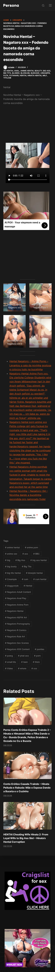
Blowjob (25, 73)
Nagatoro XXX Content (17, 649)
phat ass (23, 655)
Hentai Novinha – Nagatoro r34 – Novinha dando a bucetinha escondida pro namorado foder (28, 495)
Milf (45, 75)
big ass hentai (38, 560)
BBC (36, 553)
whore (22, 668)
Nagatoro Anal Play (15, 598)
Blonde (16, 73)
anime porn (31, 547)
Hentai (23, 75)
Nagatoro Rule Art (15, 636)
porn (37, 655)
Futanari (14, 75)
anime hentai (12, 547)
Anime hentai (27, 71)
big (7, 560)
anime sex (11, 553)
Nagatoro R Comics (15, 630)
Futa (5, 75)
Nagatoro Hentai (14, 611)
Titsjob (7, 78)
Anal (16, 71)
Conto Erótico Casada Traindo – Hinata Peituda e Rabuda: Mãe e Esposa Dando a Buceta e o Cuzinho (27, 787)
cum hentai (39, 579)
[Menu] (50, 5)
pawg (9, 655)
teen (24, 662)
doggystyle (11, 585)
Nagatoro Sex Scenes (17, 643)
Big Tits (7, 73)
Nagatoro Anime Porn (16, 604)
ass (25, 553)
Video (9, 668)
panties (39, 649)
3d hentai (8, 71)
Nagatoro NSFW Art (16, 617)
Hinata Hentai (35, 75)
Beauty (38, 71)
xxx (34, 668)
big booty (11, 566)
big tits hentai (13, 573)
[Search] (43, 5)
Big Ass (46, 71)
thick (36, 662)
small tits (10, 662)
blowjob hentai (34, 573)
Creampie (45, 73)
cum (25, 579)
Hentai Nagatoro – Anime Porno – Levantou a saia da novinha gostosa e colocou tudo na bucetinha (30, 365)
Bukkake (35, 73)
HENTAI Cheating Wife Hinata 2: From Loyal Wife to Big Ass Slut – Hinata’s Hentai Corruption (25, 838)
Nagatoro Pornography (17, 623)
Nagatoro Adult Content (18, 592)
